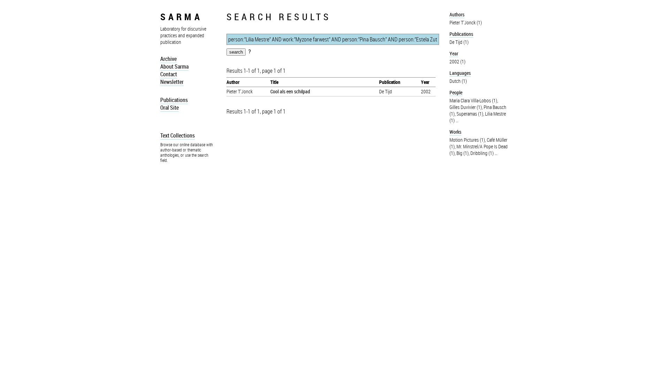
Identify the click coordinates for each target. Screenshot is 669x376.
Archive (168, 59)
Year (425, 82)
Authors (456, 14)
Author (232, 82)
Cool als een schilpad (290, 91)
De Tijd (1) (459, 42)
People (455, 92)
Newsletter (172, 82)
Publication (389, 82)
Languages (460, 73)
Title (274, 82)
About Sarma (174, 66)
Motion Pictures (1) (467, 139)
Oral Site (169, 107)
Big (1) (462, 153)
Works (455, 131)
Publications (174, 100)
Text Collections (177, 135)
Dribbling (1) (482, 153)
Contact (168, 74)
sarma (181, 16)
